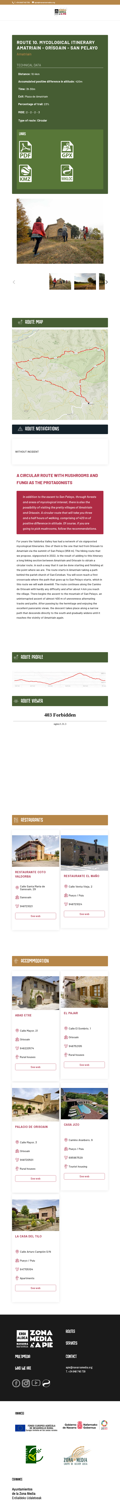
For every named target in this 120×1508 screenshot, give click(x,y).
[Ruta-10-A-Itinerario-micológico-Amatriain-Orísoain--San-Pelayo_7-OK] (60, 231)
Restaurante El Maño (81, 876)
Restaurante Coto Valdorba (30, 874)
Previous (14, 282)
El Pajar (71, 1013)
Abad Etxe (23, 1015)
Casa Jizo (71, 1124)
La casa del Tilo (28, 1236)
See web (35, 915)
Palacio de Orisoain (31, 1127)
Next (105, 282)
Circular (42, 120)
